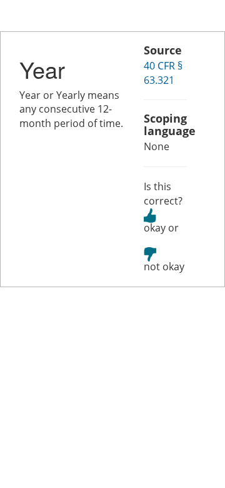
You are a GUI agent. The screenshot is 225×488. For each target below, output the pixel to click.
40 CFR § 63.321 (163, 73)
